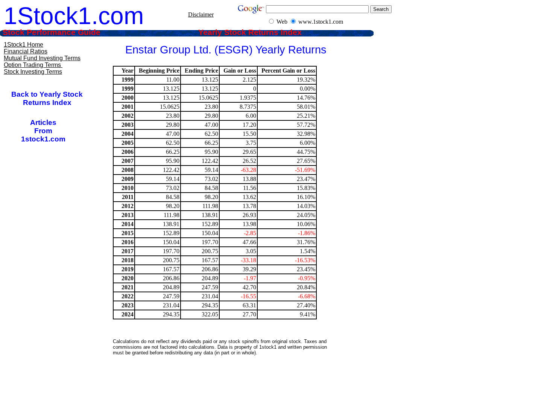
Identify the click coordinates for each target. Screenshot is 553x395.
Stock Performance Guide (62, 32)
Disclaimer (201, 14)
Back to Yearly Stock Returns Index (47, 98)
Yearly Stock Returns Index (255, 32)
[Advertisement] (222, 378)
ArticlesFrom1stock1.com (43, 130)
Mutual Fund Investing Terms (42, 58)
